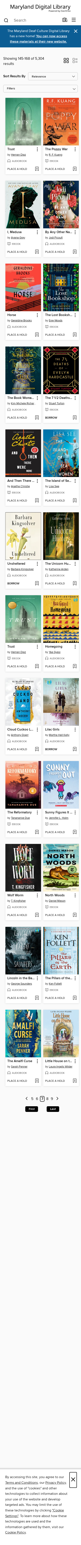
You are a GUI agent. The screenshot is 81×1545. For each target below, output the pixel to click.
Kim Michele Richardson (24, 403)
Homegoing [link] (53, 647)
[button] (66, 62)
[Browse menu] (74, 20)
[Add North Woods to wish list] (74, 915)
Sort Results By (14, 76)
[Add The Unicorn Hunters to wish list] (74, 584)
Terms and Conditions (21, 1482)
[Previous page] (26, 1099)
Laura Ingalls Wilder (60, 1066)
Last (53, 1109)
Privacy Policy (55, 1482)
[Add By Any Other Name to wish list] (74, 252)
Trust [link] (11, 149)
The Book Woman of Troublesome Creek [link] (21, 398)
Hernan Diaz (18, 154)
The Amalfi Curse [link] (19, 1061)
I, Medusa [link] (14, 232)
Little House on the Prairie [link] (59, 1061)
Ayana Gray (18, 237)
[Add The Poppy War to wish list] (74, 169)
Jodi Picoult (56, 237)
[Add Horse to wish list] (37, 335)
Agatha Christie (20, 486)
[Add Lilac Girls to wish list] (74, 749)
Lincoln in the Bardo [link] (21, 978)
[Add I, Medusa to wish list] (37, 252)
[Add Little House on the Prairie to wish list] (74, 1081)
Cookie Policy (15, 1532)
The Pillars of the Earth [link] (59, 978)
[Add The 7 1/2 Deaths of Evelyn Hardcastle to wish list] (74, 418)
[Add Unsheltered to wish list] (37, 584)
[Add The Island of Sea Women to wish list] (74, 501)
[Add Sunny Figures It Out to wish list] (74, 832)
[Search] (6, 20)
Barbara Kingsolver (22, 569)
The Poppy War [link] (56, 149)
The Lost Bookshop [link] (59, 315)
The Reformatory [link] (19, 812)
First (32, 1109)
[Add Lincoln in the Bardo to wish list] (37, 998)
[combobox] (31, 20)
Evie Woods (55, 320)
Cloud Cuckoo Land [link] (21, 730)
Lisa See (54, 486)
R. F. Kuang (55, 154)
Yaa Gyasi (54, 652)
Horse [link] (11, 315)
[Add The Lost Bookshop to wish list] (74, 335)
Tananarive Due (20, 818)
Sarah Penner (19, 1066)
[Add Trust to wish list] (37, 169)
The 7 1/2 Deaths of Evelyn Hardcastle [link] (59, 398)
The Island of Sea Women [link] (59, 481)
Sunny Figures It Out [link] (59, 812)
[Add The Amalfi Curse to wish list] (37, 1081)
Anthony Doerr (20, 735)
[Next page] (57, 1099)
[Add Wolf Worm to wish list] (37, 915)
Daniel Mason (57, 901)
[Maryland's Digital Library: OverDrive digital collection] (40, 7)
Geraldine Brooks (21, 320)
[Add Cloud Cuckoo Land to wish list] (37, 749)
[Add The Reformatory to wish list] (37, 832)
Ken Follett (55, 983)
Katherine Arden (58, 569)
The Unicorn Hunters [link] (59, 564)
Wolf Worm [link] (15, 895)
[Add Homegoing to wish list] (74, 666)
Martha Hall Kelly (59, 735)
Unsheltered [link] (16, 564)
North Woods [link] (55, 895)
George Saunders (21, 983)
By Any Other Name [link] (59, 232)
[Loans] (65, 21)
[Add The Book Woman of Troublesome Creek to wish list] (37, 418)
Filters (11, 88)
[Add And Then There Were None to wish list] (37, 501)
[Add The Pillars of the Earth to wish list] (74, 998)
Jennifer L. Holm (58, 818)
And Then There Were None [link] (21, 481)
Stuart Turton (56, 403)
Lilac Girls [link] (52, 730)
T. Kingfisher (18, 901)
